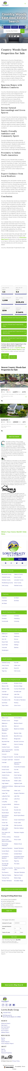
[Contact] (23, 1059)
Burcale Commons (19, 741)
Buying (3, 1038)
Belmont (16, 726)
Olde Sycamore (18, 697)
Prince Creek (17, 839)
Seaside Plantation (19, 848)
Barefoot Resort (18, 723)
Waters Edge (17, 878)
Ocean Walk (5, 825)
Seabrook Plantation (7, 848)
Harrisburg (16, 618)
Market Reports (5, 1041)
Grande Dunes (5, 775)
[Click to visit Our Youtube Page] (22, 563)
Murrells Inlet (17, 810)
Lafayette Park (6, 796)
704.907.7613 (7, 1012)
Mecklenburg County (7, 582)
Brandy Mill (5, 736)
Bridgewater (17, 738)
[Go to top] (24, 1062)
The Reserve (5, 872)
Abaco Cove (5, 717)
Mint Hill (4, 639)
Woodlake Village (18, 880)
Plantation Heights (19, 832)
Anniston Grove (18, 683)
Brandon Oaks (5, 688)
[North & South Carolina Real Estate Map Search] (14, 968)
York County (5, 585)
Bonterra (4, 733)
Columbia (16, 750)
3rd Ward (16, 600)
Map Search (4, 1025)
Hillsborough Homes (19, 786)
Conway (16, 754)
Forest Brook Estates (19, 767)
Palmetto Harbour (19, 828)
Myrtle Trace (17, 812)
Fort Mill (16, 662)
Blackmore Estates (19, 729)
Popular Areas (7, 714)
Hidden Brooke (6, 780)
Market (14, 27)
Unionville (4, 647)
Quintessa (16, 642)
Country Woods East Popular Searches (14, 317)
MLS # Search (5, 1030)
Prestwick (16, 837)
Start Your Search (14, 436)
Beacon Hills (5, 686)
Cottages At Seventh (7, 757)
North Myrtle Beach (19, 815)
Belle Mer (4, 726)
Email (20, 559)
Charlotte (5, 594)
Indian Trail (4, 636)
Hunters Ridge (6, 790)
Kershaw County (6, 580)
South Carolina (7, 659)
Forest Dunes (5, 769)
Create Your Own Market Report (14, 889)
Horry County (17, 577)
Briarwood (4, 738)
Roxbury (16, 702)
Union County (17, 582)
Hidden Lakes (17, 780)
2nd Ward (4, 600)
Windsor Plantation (7, 880)
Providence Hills (6, 700)
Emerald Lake (17, 691)
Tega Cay (4, 671)
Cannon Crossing (18, 744)
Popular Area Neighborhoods (11, 679)
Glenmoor (16, 772)
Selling (3, 1040)
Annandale (4, 683)
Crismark (4, 691)
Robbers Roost (18, 844)
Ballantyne (4, 633)
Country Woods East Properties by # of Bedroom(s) (14, 332)
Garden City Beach (7, 772)
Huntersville (5, 621)
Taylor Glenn (5, 705)
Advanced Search (5, 1023)
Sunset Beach (5, 851)
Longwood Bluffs (6, 804)
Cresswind (16, 759)
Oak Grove (4, 697)
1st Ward (16, 598)
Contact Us (5, 356)
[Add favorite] (26, 396)
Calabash (4, 744)
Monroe (16, 639)
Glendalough (5, 694)
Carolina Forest (6, 747)
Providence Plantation (20, 700)
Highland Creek (18, 783)
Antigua (16, 720)
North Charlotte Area (9, 612)
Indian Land (17, 665)
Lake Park (16, 694)
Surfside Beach (18, 853)
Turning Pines (5, 878)
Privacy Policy (16, 1061)
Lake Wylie (5, 668)
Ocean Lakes (17, 822)
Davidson (4, 618)
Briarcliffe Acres (18, 736)
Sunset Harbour (18, 851)
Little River (17, 799)
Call (7, 559)
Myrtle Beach (5, 812)
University (16, 621)
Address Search (5, 1032)
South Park (5, 644)
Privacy (14, 1069)
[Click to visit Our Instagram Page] (11, 563)
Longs (15, 801)
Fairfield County (6, 577)
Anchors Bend (17, 717)
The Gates (16, 863)
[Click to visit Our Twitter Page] (17, 563)
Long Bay (4, 801)
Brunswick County (6, 574)
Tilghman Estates (6, 875)
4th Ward (4, 603)
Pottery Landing (6, 837)
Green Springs (17, 775)
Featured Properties (6, 1052)
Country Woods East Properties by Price (13, 325)
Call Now (13, 357)
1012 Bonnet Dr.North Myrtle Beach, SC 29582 (12, 1016)
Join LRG (3, 1051)
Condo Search (5, 1029)
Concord (4, 615)
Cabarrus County (18, 574)
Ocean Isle (4, 822)
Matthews (16, 636)
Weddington (5, 650)
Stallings (16, 644)
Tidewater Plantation (19, 872)
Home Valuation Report (7, 1043)
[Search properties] (22, 31)
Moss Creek (5, 810)
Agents (3, 1049)
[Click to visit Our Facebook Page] (5, 563)
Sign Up (9, 910)
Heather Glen (17, 778)
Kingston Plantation (19, 793)
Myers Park (5, 642)
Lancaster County (18, 580)
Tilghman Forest (18, 875)
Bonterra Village (18, 686)
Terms (23, 1066)
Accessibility (18, 1066)
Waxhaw (16, 647)
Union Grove (17, 705)
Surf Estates (5, 853)
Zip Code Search (5, 1027)
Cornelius (16, 615)
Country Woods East (19, 688)
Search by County (8, 571)
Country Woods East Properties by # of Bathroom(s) (14, 339)
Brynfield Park (5, 741)
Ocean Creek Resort (19, 820)
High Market (5, 783)
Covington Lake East (7, 759)
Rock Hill (16, 668)
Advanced (8, 27)
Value (22, 27)
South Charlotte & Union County (12, 630)
